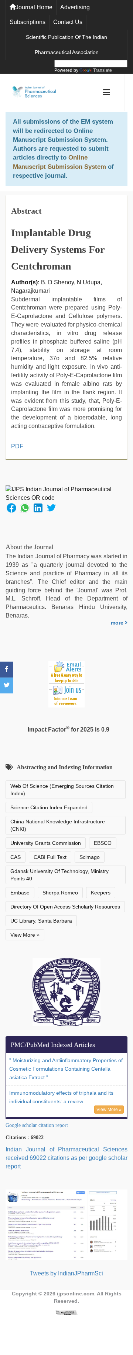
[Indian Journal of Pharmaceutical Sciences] (34, 92)
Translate (102, 70)
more (118, 623)
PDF (17, 446)
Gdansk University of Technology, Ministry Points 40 (59, 874)
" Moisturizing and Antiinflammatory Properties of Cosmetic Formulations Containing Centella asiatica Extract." (66, 1068)
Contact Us (67, 22)
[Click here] (66, 1312)
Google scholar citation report (37, 1125)
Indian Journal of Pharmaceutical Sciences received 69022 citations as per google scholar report (66, 1158)
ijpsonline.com (75, 1294)
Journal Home (34, 7)
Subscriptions (27, 22)
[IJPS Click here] (66, 1224)
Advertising (75, 7)
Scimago (89, 857)
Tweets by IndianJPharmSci (66, 1273)
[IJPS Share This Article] (11, 508)
